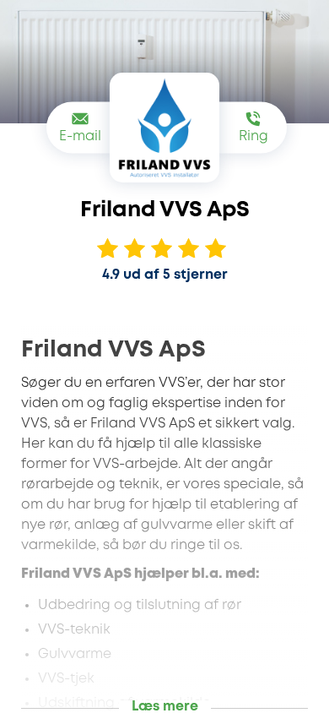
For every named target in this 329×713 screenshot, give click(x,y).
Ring (253, 136)
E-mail (80, 136)
